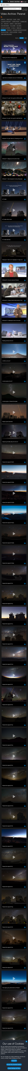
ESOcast (6, 23)
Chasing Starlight (6, 21)
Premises (9, 30)
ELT (2, 23)
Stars (20, 32)
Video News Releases (6, 34)
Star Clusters (13, 32)
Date (26, 38)
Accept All (14, 1060)
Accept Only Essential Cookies (14, 1064)
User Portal (17, 1)
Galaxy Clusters (5, 28)
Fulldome (12, 25)
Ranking (21, 38)
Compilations (15, 21)
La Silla (13, 28)
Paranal (3, 30)
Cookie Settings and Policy (14, 1068)
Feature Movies (5, 25)
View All (3, 19)
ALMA (14, 19)
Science (12, 1)
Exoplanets (18, 23)
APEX (18, 19)
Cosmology (23, 21)
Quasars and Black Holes (19, 30)
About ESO (9, 19)
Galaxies (19, 25)
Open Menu (5, 5)
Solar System (4, 32)
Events (11, 23)
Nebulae (19, 28)
